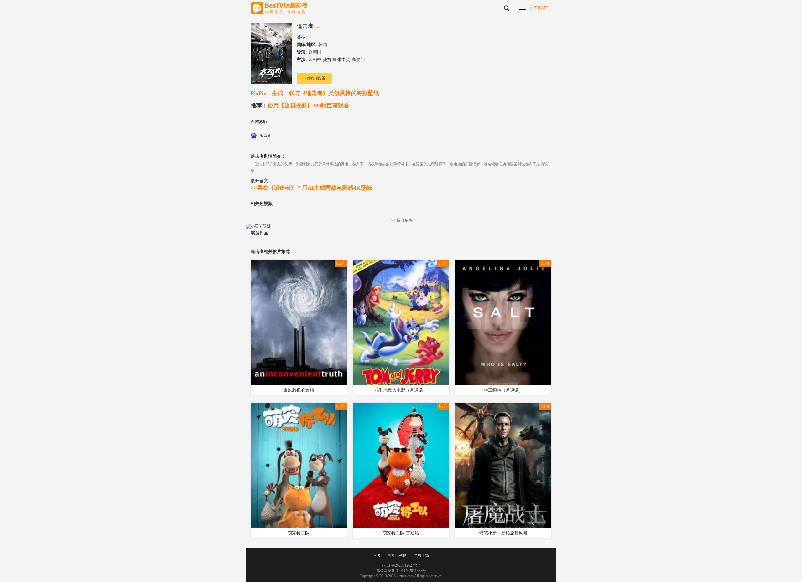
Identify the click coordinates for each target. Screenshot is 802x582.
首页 (377, 555)
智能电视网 (397, 555)
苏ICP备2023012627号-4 (401, 565)
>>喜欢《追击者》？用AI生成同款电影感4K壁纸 (311, 188)
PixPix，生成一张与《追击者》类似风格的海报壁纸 (315, 93)
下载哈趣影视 (314, 78)
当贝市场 (421, 555)
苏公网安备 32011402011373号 (401, 571)
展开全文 (259, 180)
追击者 (305, 26)
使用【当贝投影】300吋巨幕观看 (300, 105)
